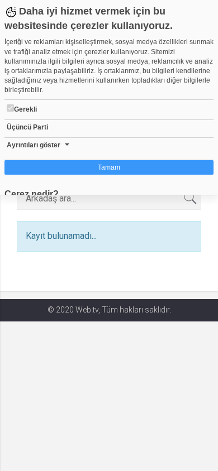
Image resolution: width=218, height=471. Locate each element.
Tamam (109, 167)
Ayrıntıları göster (33, 145)
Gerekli (25, 109)
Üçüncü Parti (27, 127)
